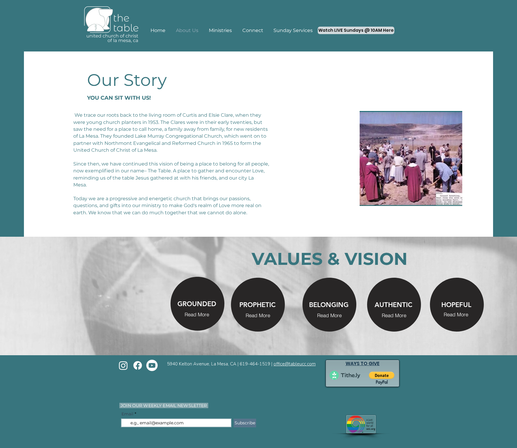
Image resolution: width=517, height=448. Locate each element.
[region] (197, 304)
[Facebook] (137, 365)
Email (127, 414)
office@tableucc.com (294, 364)
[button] (197, 314)
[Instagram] (123, 365)
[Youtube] (152, 365)
